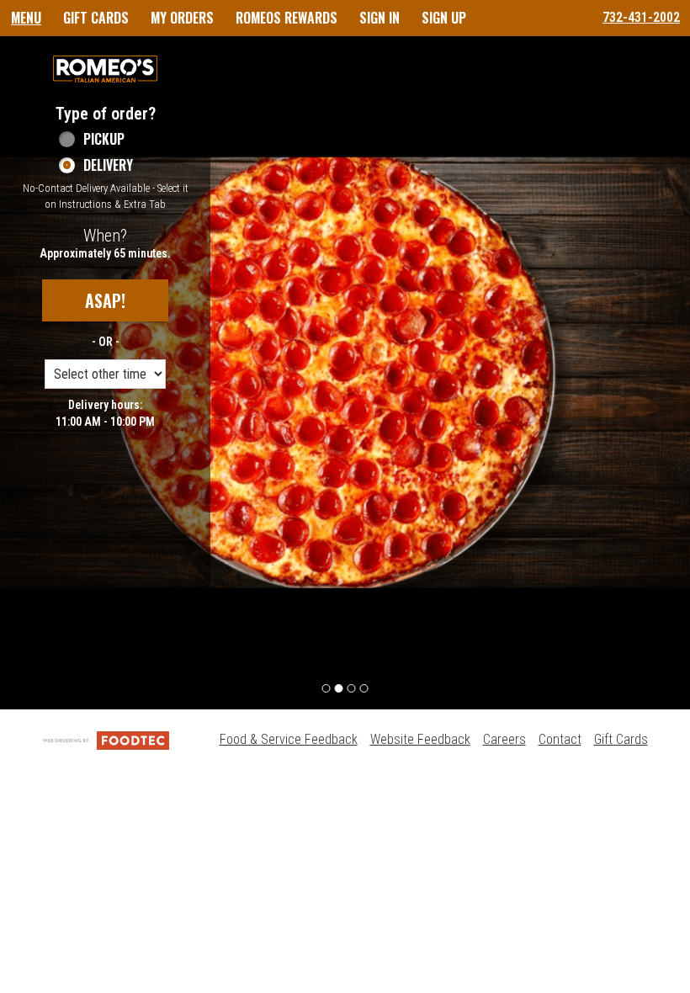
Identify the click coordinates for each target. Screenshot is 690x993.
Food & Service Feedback (289, 739)
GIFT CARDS (96, 18)
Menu (26, 18)
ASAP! (105, 300)
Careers (504, 739)
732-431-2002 (641, 17)
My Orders (182, 18)
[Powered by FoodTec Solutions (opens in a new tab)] (106, 739)
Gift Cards (621, 739)
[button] (105, 69)
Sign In (379, 18)
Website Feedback (420, 739)
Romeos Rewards (286, 18)
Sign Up (444, 18)
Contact (560, 739)
